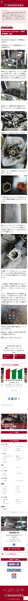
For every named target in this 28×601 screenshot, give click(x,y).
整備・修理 (11, 589)
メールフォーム (19, 356)
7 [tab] (17, 394)
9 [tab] (20, 394)
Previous (2, 381)
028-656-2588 (7, 356)
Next (26, 381)
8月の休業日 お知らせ (14, 382)
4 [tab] (11, 394)
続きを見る (14, 390)
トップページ (5, 589)
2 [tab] (7, 394)
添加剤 (22, 589)
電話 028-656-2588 (14, 549)
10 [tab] (22, 394)
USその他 (10, 404)
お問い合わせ (9, 591)
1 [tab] (5, 394)
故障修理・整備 (5, 404)
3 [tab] (9, 394)
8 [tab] (19, 394)
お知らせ (17, 590)
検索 (14, 512)
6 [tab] (15, 394)
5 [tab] (13, 394)
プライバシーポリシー (17, 591)
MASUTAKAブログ (11, 590)
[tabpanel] (14, 380)
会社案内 (22, 590)
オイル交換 (17, 589)
